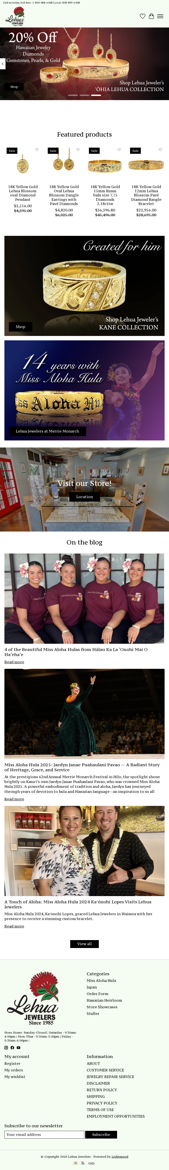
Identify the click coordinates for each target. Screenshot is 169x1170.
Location (84, 496)
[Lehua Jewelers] (14, 16)
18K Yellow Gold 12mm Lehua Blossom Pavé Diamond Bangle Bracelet (146, 195)
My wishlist (14, 1076)
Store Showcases (102, 1007)
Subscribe (101, 1134)
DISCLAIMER (98, 1083)
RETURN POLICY (102, 1089)
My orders (13, 1070)
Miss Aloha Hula (101, 980)
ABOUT (93, 1063)
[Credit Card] (82, 1163)
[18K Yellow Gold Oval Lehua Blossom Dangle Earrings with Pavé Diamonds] (64, 163)
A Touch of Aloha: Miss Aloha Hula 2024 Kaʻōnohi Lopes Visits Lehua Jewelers (77, 904)
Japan (92, 987)
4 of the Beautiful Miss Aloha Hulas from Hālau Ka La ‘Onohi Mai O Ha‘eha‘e (76, 652)
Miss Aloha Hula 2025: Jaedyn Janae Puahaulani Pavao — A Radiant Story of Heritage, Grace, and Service (82, 767)
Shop (14, 87)
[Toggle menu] (160, 16)
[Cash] (75, 1163)
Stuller (93, 1013)
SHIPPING (96, 1096)
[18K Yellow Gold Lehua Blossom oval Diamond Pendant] (22, 163)
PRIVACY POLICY (102, 1103)
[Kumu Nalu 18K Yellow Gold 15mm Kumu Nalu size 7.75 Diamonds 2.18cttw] (105, 163)
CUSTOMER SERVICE (105, 1070)
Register (12, 1063)
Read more (14, 662)
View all (84, 943)
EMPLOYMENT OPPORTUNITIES (116, 1116)
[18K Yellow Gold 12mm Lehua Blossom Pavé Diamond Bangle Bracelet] (146, 163)
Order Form (97, 993)
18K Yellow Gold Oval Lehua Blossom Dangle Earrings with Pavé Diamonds (64, 195)
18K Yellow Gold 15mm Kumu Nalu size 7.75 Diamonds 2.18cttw (105, 195)
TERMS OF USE (100, 1109)
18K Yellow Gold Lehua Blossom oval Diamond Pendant (23, 193)
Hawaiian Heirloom (104, 1000)
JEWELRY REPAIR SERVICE (110, 1076)
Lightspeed (120, 1157)
